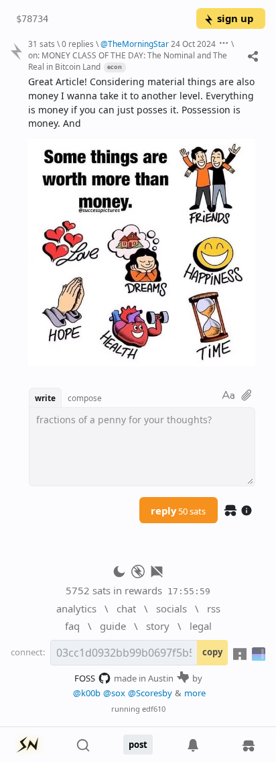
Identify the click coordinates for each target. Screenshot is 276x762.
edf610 (153, 709)
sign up (235, 18)
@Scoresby (150, 693)
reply (178, 510)
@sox (114, 693)
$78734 (32, 18)
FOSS (84, 678)
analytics (76, 608)
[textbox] (141, 220)
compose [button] (85, 397)
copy (212, 652)
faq (72, 626)
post (138, 745)
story (157, 626)
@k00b (86, 693)
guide (113, 626)
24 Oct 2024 (193, 43)
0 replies (78, 43)
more (195, 693)
